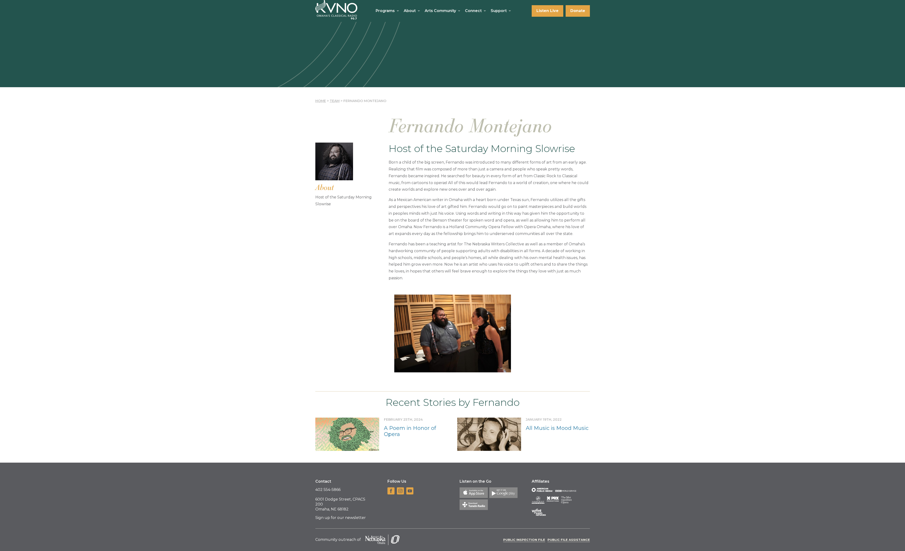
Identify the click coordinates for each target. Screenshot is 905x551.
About (410, 10)
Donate (577, 10)
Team (335, 101)
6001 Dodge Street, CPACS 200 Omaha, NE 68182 (340, 504)
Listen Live (547, 10)
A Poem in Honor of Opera (410, 431)
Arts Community (440, 10)
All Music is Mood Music (557, 428)
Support (499, 10)
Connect (473, 10)
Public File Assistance (568, 540)
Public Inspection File (524, 540)
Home (320, 101)
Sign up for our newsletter (340, 517)
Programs (385, 10)
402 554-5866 (328, 489)
